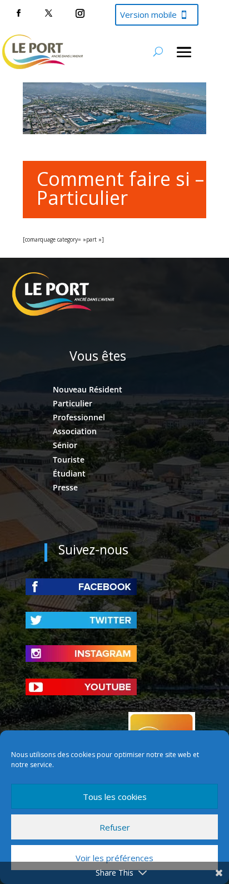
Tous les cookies (115, 796)
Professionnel (79, 417)
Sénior (65, 445)
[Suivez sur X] (48, 13)
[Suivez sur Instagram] (80, 13)
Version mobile (148, 14)
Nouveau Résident (87, 389)
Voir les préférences (114, 857)
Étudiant (69, 473)
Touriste (68, 459)
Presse (65, 487)
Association (75, 431)
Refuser (114, 827)
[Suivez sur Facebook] (18, 13)
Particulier (72, 403)
